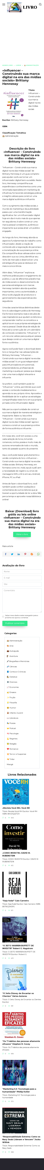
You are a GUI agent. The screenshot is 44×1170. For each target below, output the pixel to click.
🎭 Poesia (11, 723)
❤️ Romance (12, 749)
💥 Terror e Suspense (16, 754)
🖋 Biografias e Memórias (18, 661)
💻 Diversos (12, 682)
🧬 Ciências (12, 666)
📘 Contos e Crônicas (16, 672)
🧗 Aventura (12, 656)
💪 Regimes (12, 739)
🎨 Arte (10, 646)
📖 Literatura (12, 718)
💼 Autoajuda (13, 651)
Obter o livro (22, 534)
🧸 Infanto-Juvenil (15, 713)
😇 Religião (12, 744)
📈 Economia (13, 687)
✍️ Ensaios (11, 692)
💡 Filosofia (12, 702)
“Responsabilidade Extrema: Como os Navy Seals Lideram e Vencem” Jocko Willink (21, 1139)
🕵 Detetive (12, 677)
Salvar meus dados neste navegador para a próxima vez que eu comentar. (21, 617)
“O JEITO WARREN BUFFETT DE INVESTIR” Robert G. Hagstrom (18, 947)
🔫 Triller (11, 759)
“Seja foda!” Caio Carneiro (15, 901)
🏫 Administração (10, 136)
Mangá (10, 764)
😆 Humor (11, 708)
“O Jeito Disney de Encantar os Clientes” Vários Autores (18, 994)
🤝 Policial (11, 728)
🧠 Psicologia (12, 733)
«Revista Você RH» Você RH (16, 808)
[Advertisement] (22, 35)
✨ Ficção (11, 697)
